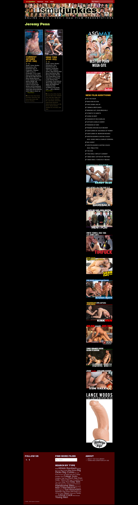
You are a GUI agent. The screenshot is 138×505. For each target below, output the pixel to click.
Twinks (78, 493)
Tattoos (66, 493)
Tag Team (57, 493)
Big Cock (57, 470)
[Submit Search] (92, 1)
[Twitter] (26, 459)
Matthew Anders (49, 104)
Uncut (56, 495)
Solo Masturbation (73, 489)
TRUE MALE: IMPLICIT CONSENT (97, 154)
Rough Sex (61, 490)
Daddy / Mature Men (62, 480)
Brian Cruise (53, 95)
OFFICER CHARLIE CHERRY (96, 122)
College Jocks (57, 97)
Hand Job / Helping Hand (67, 484)
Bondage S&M (62, 474)
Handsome (77, 484)
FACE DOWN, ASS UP (93, 104)
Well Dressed (76, 495)
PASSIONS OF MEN (93, 125)
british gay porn (70, 474)
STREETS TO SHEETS (94, 113)
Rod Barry (32, 100)
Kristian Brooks (49, 102)
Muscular (78, 488)
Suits (79, 491)
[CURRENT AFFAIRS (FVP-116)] (34, 42)
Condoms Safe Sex (61, 478)
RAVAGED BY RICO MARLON (96, 119)
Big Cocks (64, 470)
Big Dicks (72, 470)
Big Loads (77, 472)
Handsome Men (64, 485)
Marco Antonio (32, 99)
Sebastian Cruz (49, 107)
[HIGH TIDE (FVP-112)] (54, 42)
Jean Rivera (28, 97)
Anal (56, 468)
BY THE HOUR (91, 98)
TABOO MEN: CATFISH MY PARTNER (98, 156)
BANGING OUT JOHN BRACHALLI (97, 110)
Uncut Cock (65, 495)
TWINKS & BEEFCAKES (94, 107)
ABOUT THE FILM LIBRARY (95, 459)
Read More (31, 92)
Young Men (61, 497)
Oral (56, 490)
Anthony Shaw (50, 93)
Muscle (51, 105)
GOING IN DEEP (92, 116)
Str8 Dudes (74, 491)
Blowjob (57, 474)
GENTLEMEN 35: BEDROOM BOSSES (98, 133)
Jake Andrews (51, 100)
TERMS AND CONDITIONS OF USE (98, 460)
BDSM (79, 468)
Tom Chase (55, 107)
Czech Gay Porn (75, 478)
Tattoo (61, 493)
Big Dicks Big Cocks (68, 471)
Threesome (73, 493)
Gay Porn (48, 99)
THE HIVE (90, 151)
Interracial (78, 486)
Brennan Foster (30, 95)
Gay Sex (52, 99)
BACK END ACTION (93, 101)
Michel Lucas (56, 104)
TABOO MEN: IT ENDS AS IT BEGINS (98, 159)
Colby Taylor (51, 97)
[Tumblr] (29, 459)
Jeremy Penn (34, 97)
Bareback (72, 468)
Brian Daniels (37, 95)
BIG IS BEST (91, 142)
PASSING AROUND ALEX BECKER (97, 128)
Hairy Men (58, 484)
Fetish (59, 482)
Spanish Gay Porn (62, 492)
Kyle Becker (55, 102)
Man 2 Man (61, 487)
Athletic (55, 93)
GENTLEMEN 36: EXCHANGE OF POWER (100, 130)
